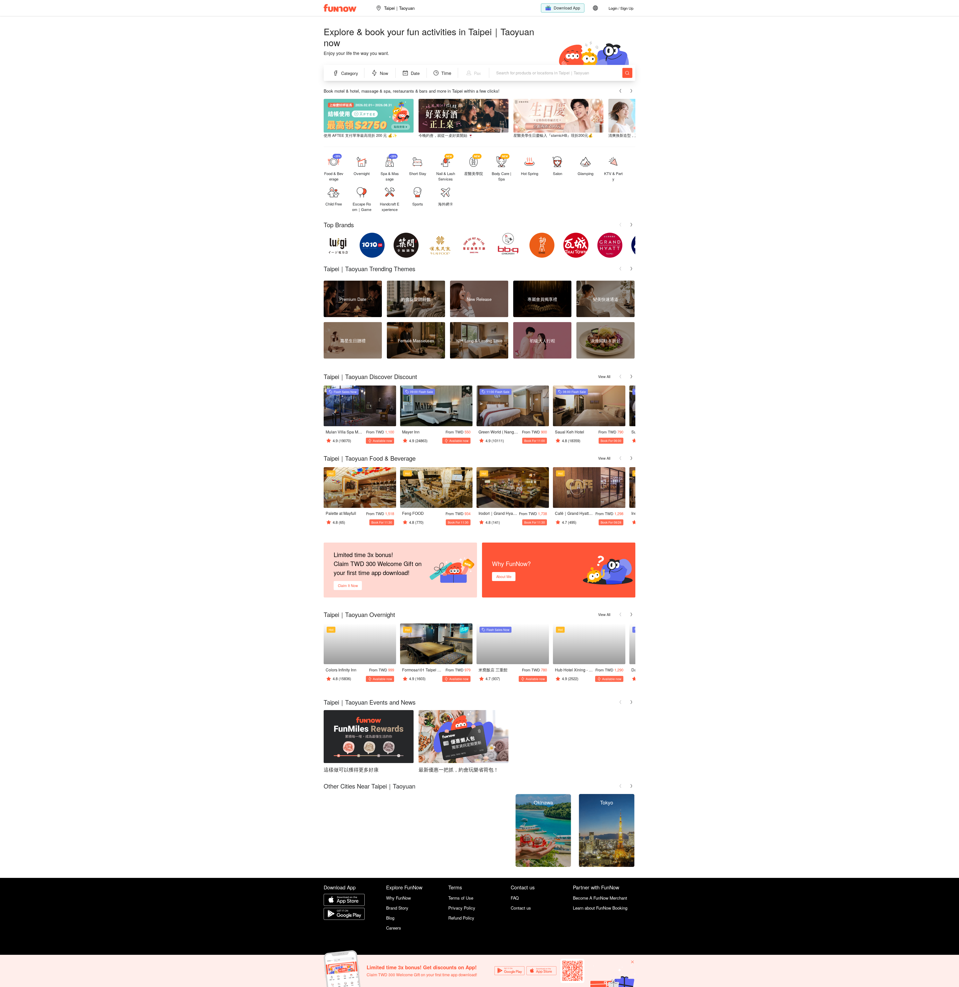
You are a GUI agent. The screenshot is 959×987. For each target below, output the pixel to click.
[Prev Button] (620, 91)
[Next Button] (631, 91)
